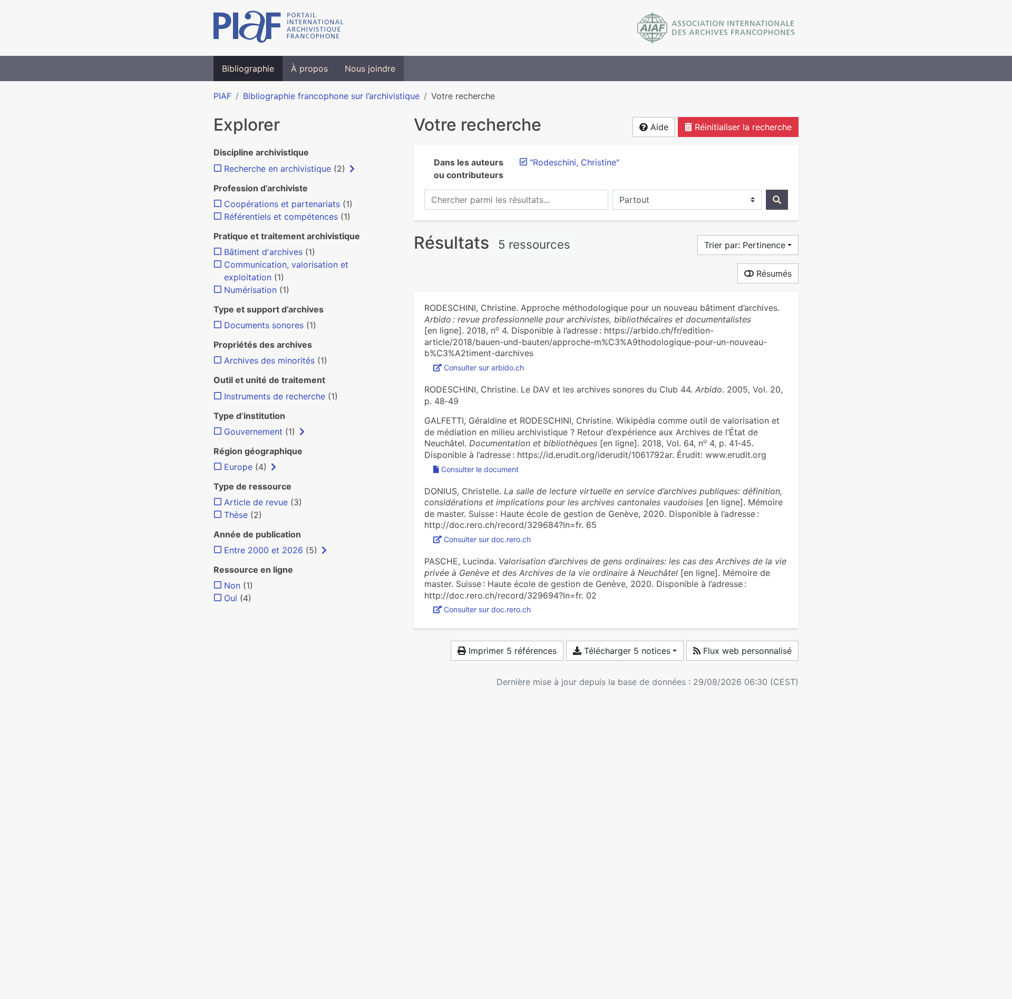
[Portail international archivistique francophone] (278, 28)
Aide (658, 127)
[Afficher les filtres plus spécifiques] (352, 168)
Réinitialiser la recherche (742, 127)
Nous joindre (370, 68)
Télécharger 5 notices (625, 650)
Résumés (773, 273)
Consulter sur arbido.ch (484, 367)
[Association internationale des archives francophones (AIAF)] (716, 28)
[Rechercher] (777, 200)
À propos (309, 68)
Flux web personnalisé (746, 650)
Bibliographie (248, 68)
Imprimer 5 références (511, 650)
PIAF (222, 96)
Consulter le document (480, 469)
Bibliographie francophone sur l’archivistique (331, 96)
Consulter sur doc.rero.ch (487, 539)
